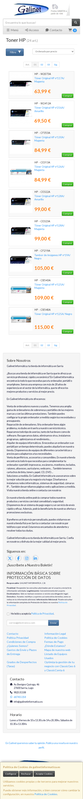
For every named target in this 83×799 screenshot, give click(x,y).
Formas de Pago (54, 641)
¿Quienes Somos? (17, 645)
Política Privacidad (18, 637)
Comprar (67, 95)
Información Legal (55, 633)
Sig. (56, 64)
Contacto (55, 30)
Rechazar (26, 773)
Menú (14, 30)
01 (35, 64)
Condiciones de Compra (21, 641)
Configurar (10, 773)
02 (42, 64)
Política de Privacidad (42, 613)
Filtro (13, 52)
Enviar (53, 622)
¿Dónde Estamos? (55, 645)
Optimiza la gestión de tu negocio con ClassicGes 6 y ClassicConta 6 (59, 666)
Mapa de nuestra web (57, 650)
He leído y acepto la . (32, 613)
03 (48, 64)
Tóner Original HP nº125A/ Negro (53, 313)
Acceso (33, 30)
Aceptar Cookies (44, 773)
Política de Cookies (45, 794)
